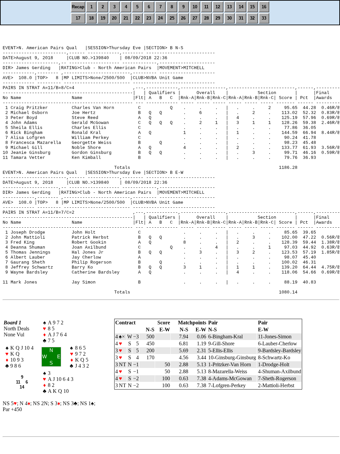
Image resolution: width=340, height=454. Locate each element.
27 (195, 18)
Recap (78, 6)
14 (241, 6)
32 (252, 18)
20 (114, 18)
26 (183, 18)
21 (126, 18)
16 (264, 6)
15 (252, 6)
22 (137, 18)
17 (78, 18)
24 (160, 18)
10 (195, 6)
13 (229, 6)
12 (217, 6)
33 (264, 18)
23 (148, 18)
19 (103, 18)
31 (241, 18)
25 (172, 18)
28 (206, 18)
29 (217, 18)
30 (229, 18)
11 (206, 6)
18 (91, 18)
